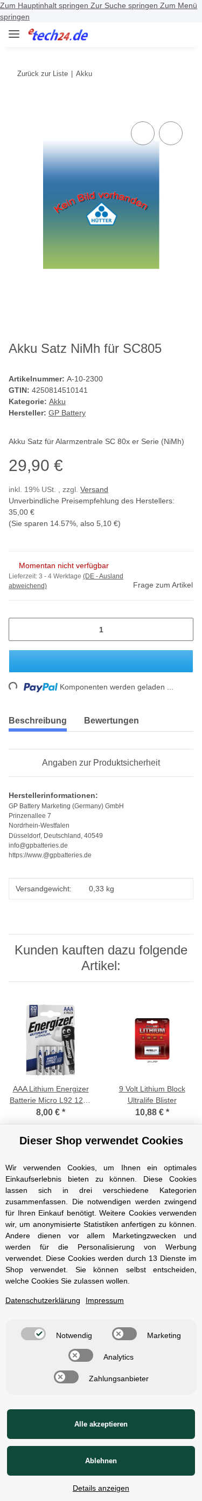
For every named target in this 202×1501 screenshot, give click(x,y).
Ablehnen (101, 1461)
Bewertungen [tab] (111, 720)
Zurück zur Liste (42, 74)
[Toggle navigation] (14, 29)
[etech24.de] (58, 35)
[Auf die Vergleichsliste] (143, 133)
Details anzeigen (101, 1488)
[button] (151, 34)
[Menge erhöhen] (181, 629)
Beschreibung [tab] (38, 720)
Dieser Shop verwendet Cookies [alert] (101, 1141)
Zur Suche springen (125, 5)
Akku (57, 401)
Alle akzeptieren (101, 1424)
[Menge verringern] (20, 629)
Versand (94, 489)
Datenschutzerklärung (42, 1300)
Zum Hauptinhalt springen (45, 5)
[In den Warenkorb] (17, 107)
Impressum (105, 1300)
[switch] (33, 1333)
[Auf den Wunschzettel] (171, 133)
